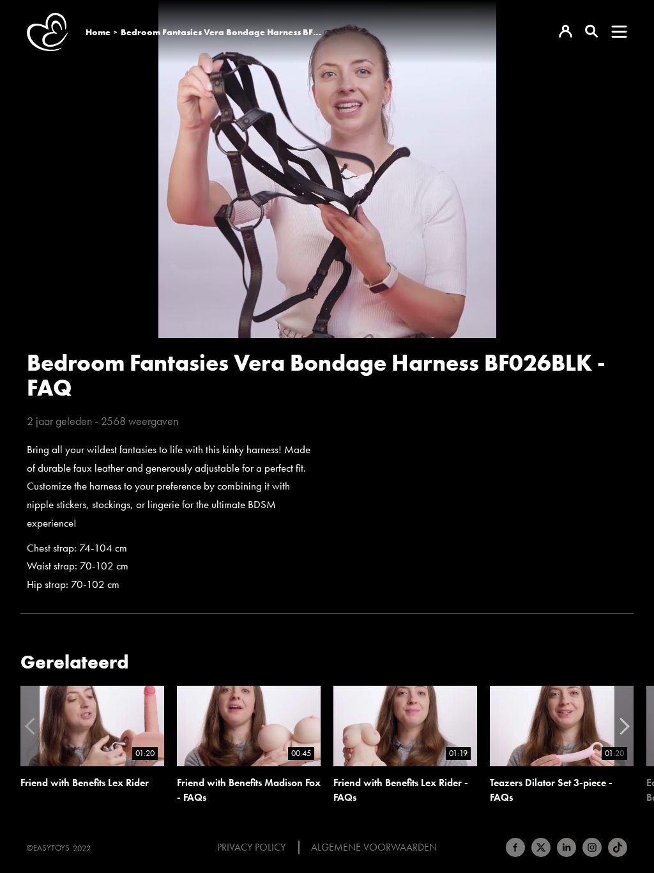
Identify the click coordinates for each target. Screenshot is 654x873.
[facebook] (515, 847)
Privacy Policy (251, 847)
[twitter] (541, 847)
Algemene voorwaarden (374, 847)
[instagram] (592, 847)
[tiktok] (617, 847)
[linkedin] (566, 847)
